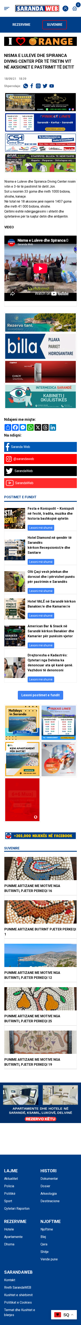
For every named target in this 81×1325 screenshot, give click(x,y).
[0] (74, 8)
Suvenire (54, 25)
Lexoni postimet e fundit (40, 695)
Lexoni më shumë (41, 527)
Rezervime (21, 25)
